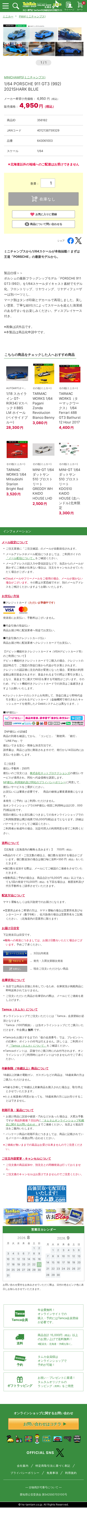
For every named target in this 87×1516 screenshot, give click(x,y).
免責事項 (52, 1472)
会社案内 (23, 1465)
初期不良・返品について (18, 1110)
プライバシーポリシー (24, 1472)
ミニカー (8, 16)
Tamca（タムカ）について (20, 1009)
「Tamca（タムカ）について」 (27, 1045)
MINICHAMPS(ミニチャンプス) (25, 77)
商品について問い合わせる (46, 224)
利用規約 (71, 1472)
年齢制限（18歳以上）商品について (25, 1068)
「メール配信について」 (20, 558)
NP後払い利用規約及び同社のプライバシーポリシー (34, 782)
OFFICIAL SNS (40, 1452)
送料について (10, 843)
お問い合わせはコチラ (42, 1424)
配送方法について (13, 895)
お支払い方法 (10, 596)
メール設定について (15, 542)
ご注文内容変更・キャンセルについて (26, 1158)
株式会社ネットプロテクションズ (50, 773)
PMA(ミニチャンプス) (32, 16)
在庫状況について (13, 980)
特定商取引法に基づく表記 (52, 1465)
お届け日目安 (10, 928)
